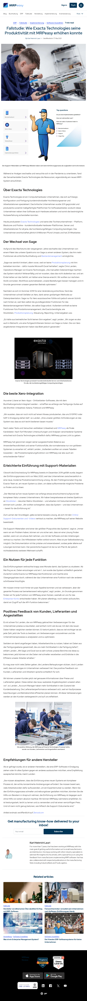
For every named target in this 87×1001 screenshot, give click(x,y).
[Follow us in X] (58, 986)
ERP (21, 14)
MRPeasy (62, 428)
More (78, 14)
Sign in (64, 5)
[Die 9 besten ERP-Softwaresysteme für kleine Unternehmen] (64, 923)
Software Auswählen (55, 23)
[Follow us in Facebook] (51, 986)
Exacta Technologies (30, 221)
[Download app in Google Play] (54, 976)
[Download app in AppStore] (33, 976)
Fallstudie (28, 14)
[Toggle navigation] (81, 5)
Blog (5, 14)
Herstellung (38, 14)
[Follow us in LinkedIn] (43, 986)
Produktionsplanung (61, 262)
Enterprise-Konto (11, 598)
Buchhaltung (13, 14)
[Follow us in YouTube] (66, 986)
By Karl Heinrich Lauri (32, 38)
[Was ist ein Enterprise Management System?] (22, 923)
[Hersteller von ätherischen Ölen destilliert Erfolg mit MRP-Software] (22, 892)
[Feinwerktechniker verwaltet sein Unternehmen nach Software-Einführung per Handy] (64, 892)
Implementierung (51, 14)
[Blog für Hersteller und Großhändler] (13, 5)
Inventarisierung (64, 14)
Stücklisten (11, 501)
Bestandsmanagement (51, 256)
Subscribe (58, 831)
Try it (73, 5)
